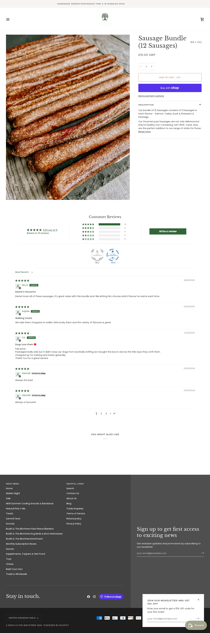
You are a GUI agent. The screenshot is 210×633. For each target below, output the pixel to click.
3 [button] (106, 413)
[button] (88, 224)
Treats (9, 513)
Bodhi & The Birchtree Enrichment (24, 538)
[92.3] (97, 255)
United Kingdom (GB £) (22, 618)
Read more (144, 131)
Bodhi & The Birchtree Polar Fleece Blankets (30, 528)
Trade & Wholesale (16, 574)
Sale (8, 498)
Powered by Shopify (56, 625)
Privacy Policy (73, 523)
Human (10, 548)
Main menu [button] (12, 484)
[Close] (200, 599)
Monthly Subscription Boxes (21, 543)
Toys (8, 558)
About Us (71, 498)
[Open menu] (10, 19)
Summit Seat (13, 518)
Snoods (10, 523)
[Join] (196, 618)
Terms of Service (75, 513)
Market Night (13, 493)
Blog (68, 503)
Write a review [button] (168, 231)
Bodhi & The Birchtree (22, 625)
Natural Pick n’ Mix (15, 508)
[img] (22, 280)
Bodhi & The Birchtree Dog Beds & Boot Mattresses (34, 533)
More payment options (151, 95)
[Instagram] (94, 596)
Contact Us (72, 493)
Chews (10, 564)
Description (146, 105)
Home (9, 488)
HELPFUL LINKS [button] (75, 484)
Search (70, 488)
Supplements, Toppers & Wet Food (25, 553)
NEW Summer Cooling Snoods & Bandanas (29, 503)
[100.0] (113, 255)
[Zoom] (11, 194)
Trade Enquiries (74, 508)
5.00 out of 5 (50, 230)
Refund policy (73, 518)
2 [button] (101, 413)
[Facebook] (88, 596)
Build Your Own (14, 569)
